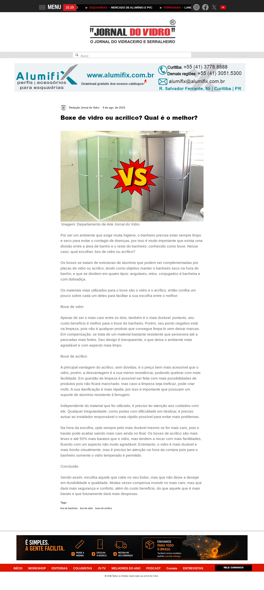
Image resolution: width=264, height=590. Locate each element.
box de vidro (86, 508)
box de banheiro (69, 508)
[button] (42, 7)
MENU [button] (54, 6)
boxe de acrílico (103, 508)
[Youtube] (223, 7)
